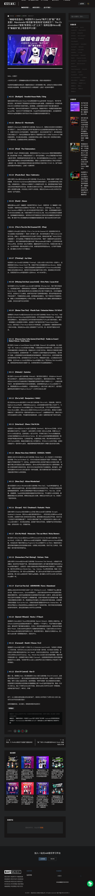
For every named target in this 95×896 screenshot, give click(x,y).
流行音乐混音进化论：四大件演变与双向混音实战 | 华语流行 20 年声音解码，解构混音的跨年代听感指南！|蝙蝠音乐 (84, 129)
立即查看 (42, 858)
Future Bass (74, 41)
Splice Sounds (81, 63)
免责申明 (29, 875)
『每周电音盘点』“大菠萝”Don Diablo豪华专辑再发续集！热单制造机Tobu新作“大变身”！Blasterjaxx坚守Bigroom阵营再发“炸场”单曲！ (27, 775)
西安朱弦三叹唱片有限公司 (38, 893)
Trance (73, 72)
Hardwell (83, 44)
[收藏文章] (15, 731)
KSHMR (73, 52)
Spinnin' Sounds (82, 60)
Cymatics (74, 30)
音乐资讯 (25, 15)
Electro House (81, 35)
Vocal (81, 74)
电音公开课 (74, 80)
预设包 (73, 91)
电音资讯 (74, 83)
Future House (75, 44)
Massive (83, 55)
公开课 (84, 77)
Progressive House (81, 58)
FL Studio (81, 38)
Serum (73, 60)
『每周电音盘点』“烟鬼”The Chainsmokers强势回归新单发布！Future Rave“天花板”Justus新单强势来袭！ (42, 773)
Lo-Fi (80, 52)
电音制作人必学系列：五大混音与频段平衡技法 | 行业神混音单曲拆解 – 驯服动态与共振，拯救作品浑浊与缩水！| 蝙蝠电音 (84, 183)
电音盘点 (19, 15)
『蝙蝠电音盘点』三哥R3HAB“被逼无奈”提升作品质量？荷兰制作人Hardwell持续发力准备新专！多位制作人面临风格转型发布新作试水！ (12, 775)
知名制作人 (82, 83)
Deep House (82, 30)
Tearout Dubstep (75, 69)
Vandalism (74, 74)
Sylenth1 (73, 66)
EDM (73, 35)
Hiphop (81, 46)
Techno (84, 69)
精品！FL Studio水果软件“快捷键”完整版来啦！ (19, 742)
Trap (79, 72)
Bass (82, 27)
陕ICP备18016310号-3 (63, 893)
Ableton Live (74, 27)
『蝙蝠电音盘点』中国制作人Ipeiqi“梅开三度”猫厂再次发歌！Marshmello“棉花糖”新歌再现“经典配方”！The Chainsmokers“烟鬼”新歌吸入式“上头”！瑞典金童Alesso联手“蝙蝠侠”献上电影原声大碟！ (34, 720)
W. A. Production (75, 77)
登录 (41, 827)
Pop (72, 58)
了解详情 (52, 858)
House (73, 49)
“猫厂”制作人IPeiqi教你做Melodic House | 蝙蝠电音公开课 (50, 743)
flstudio (73, 38)
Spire (73, 63)
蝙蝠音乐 (12, 718)
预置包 (80, 88)
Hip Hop (73, 46)
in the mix (80, 49)
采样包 (73, 88)
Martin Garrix (74, 55)
